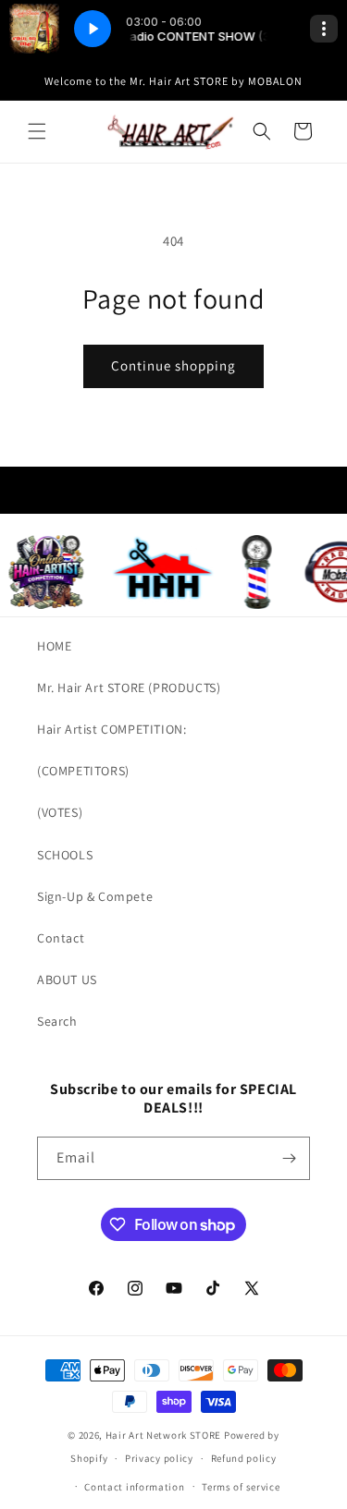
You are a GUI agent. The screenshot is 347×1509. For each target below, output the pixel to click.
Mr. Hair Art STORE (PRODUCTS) (128, 687)
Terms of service (240, 1486)
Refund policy (244, 1458)
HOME (54, 646)
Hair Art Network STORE (163, 1435)
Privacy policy (159, 1458)
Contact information (134, 1486)
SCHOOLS (65, 854)
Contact (60, 938)
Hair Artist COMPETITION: (111, 729)
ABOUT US (67, 979)
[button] (37, 131)
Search (57, 1021)
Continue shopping (173, 365)
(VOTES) (59, 812)
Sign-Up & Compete (95, 896)
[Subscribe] (288, 1158)
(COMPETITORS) (83, 770)
